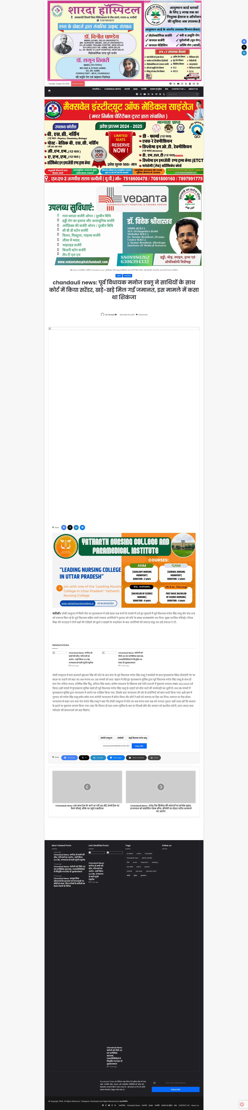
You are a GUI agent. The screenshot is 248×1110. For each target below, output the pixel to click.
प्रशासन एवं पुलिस (156, 89)
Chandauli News (112, 89)
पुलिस (135, 875)
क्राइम (135, 89)
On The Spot (110, 315)
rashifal (129, 871)
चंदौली (88, 270)
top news (139, 871)
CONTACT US (178, 89)
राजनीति (143, 89)
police (139, 867)
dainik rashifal (147, 858)
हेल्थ (166, 89)
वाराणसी (127, 89)
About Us (193, 89)
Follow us (166, 845)
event (135, 862)
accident (130, 853)
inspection (144, 862)
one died (130, 867)
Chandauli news (132, 858)
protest (147, 867)
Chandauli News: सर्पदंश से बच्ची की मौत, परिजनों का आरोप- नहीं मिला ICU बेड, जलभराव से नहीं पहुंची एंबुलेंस (96, 871)
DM (128, 862)
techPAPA (123, 1101)
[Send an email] (116, 315)
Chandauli (148, 853)
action (139, 853)
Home (74, 270)
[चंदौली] (50, 91)
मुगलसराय (143, 875)
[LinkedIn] (76, 527)
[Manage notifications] (242, 1104)
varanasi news (151, 871)
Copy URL (139, 746)
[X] (70, 527)
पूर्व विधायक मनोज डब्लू (138, 738)
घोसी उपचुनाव (107, 738)
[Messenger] (82, 527)
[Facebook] (63, 527)
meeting (155, 862)
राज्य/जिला (95, 89)
